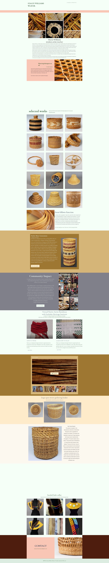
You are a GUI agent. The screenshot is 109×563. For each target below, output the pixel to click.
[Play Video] (37, 389)
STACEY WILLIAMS (36, 3)
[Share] (76, 357)
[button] (45, 443)
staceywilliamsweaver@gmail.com (73, 11)
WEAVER (31, 6)
